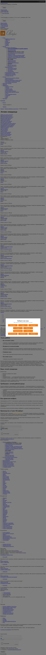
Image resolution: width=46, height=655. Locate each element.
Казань (23, 325)
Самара (17, 328)
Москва (28, 330)
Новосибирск (12, 325)
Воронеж (28, 328)
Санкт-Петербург (12, 333)
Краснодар (33, 333)
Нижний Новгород (18, 330)
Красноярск (33, 325)
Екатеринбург (23, 333)
